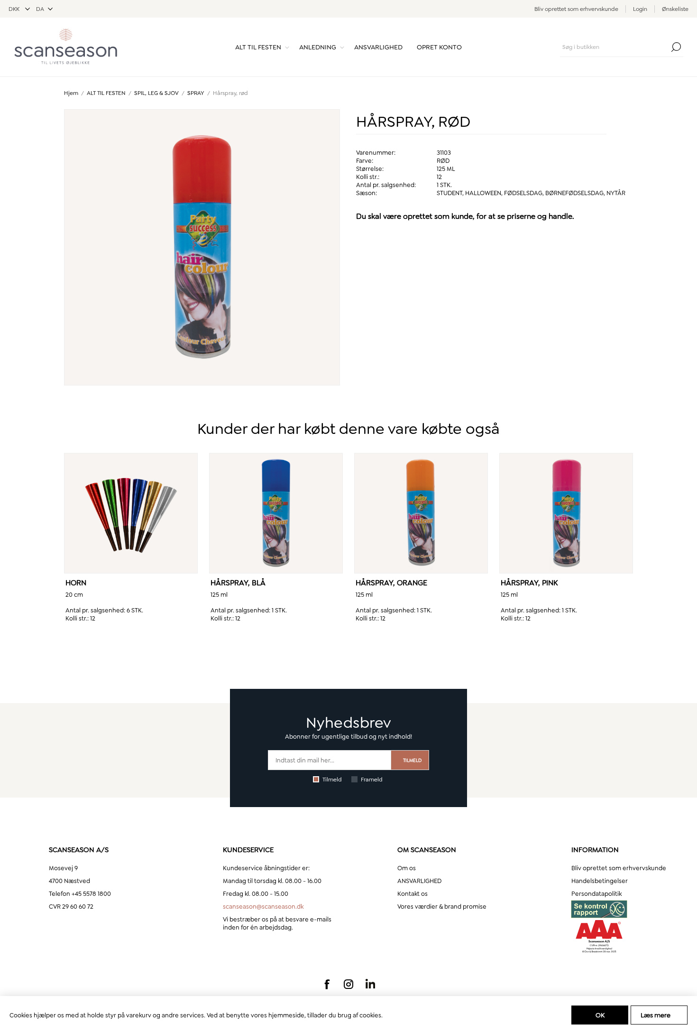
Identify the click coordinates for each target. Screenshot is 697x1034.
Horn (75, 583)
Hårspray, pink (529, 583)
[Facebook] (326, 984)
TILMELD (412, 760)
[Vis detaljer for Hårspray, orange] (421, 513)
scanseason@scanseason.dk (263, 906)
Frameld (372, 779)
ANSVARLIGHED (419, 881)
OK (600, 1015)
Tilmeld (332, 779)
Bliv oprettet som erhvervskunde (576, 9)
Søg (676, 47)
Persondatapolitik (596, 894)
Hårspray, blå (238, 583)
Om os (406, 868)
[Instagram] (348, 984)
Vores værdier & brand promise (441, 906)
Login (640, 9)
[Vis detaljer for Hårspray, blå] (276, 513)
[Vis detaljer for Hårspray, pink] (566, 513)
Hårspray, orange (391, 583)
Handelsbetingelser (599, 881)
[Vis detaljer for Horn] (130, 513)
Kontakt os (412, 894)
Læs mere (655, 1015)
